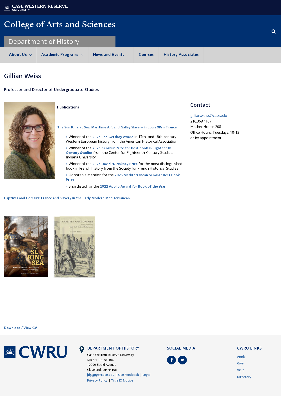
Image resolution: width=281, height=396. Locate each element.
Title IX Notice (122, 380)
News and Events (108, 54)
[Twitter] (182, 360)
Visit (240, 370)
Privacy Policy (97, 380)
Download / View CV (20, 328)
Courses (146, 54)
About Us (18, 54)
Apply (241, 356)
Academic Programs (60, 54)
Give (240, 363)
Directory (244, 377)
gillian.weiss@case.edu (208, 115)
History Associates (181, 54)
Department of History (43, 41)
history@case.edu (100, 375)
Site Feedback (128, 375)
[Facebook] (171, 360)
